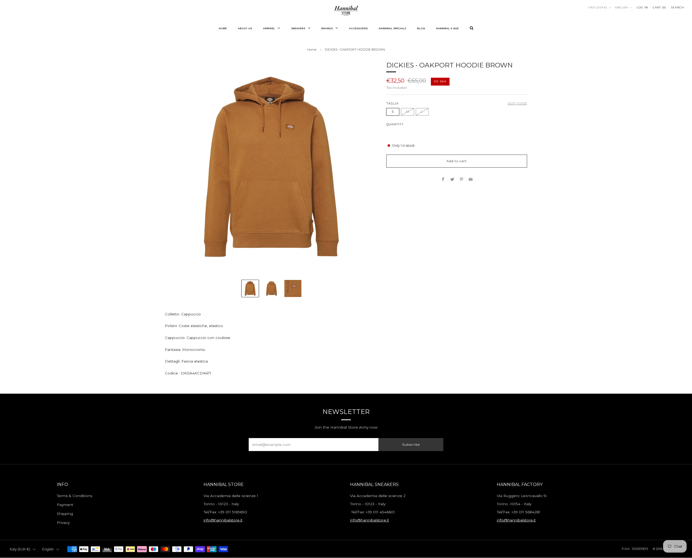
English (621, 7)
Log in (642, 7)
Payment (65, 504)
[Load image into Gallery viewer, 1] (250, 288)
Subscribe (411, 444)
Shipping (65, 513)
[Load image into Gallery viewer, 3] (293, 288)
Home (311, 49)
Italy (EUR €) (597, 7)
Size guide (517, 103)
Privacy (63, 522)
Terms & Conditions (74, 496)
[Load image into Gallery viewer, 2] (271, 288)
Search (677, 7)
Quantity (395, 124)
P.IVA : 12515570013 (635, 549)
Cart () (659, 7)
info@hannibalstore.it (223, 520)
